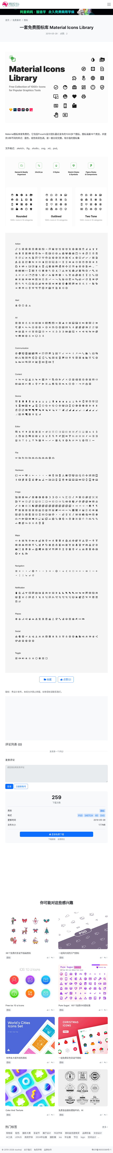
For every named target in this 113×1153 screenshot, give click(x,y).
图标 (26, 20)
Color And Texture (14, 1110)
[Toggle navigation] (109, 4)
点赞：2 (63, 33)
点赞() (67, 679)
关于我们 (28, 1149)
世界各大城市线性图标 (16, 1058)
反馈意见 (61, 839)
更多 (104, 1127)
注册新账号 (21, 786)
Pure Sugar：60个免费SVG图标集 (74, 1005)
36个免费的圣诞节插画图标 (18, 953)
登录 (9, 786)
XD (96, 815)
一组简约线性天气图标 (69, 953)
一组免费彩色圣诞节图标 (70, 1058)
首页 (7, 20)
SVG (102, 815)
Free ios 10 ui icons (15, 1005)
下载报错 (51, 839)
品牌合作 (48, 1149)
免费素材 (17, 20)
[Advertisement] (59, 717)
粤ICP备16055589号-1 (101, 1149)
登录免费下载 (57, 834)
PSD (80, 815)
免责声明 (38, 1149)
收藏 (48, 679)
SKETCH (89, 815)
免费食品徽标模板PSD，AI (71, 1110)
